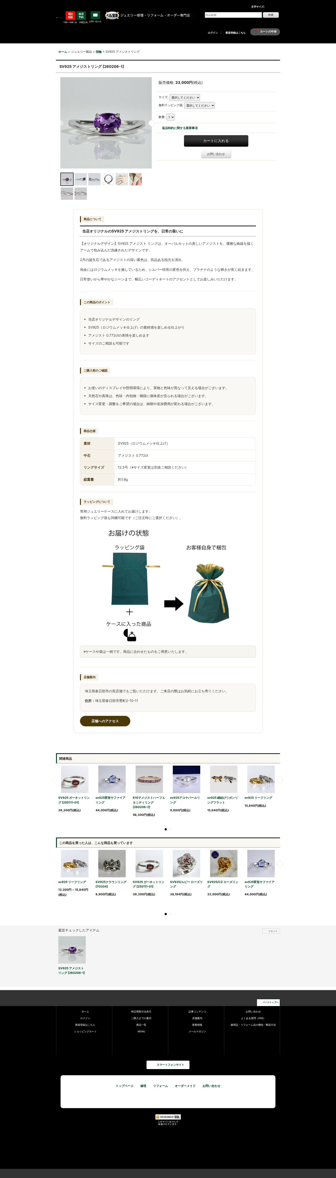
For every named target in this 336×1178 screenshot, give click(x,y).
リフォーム (160, 1086)
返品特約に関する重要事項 (180, 128)
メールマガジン (197, 1031)
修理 (143, 1086)
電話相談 (70, 15)
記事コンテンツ (197, 1011)
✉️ (95, 15)
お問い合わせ (216, 154)
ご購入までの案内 (141, 1018)
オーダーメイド (185, 1086)
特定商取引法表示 (141, 1011)
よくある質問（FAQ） (253, 1018)
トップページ (124, 1086)
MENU (141, 1031)
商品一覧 (141, 1024)
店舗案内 (197, 1018)
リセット (272, 931)
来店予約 (81, 15)
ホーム (85, 1011)
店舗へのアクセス (105, 721)
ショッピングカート (85, 1031)
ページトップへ (271, 1002)
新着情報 (197, 1024)
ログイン (213, 32)
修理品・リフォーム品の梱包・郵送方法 (253, 1024)
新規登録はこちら (236, 32)
